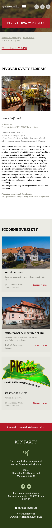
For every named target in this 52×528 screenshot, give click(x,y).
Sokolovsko (28, 37)
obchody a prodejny (11, 37)
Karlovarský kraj (12, 40)
